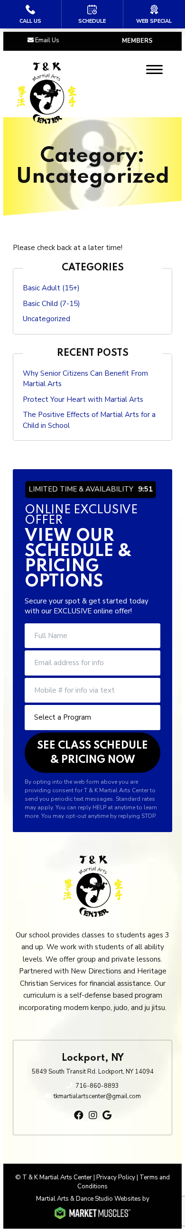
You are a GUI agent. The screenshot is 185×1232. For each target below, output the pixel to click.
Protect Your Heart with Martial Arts (83, 399)
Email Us (47, 40)
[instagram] (93, 1115)
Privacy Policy (115, 1177)
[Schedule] (92, 14)
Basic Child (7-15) (51, 303)
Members (137, 41)
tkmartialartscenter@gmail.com (97, 1096)
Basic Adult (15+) (51, 288)
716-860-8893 (97, 1086)
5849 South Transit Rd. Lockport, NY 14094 (93, 1071)
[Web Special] (154, 14)
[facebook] (78, 1115)
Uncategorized (46, 319)
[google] (106, 1115)
